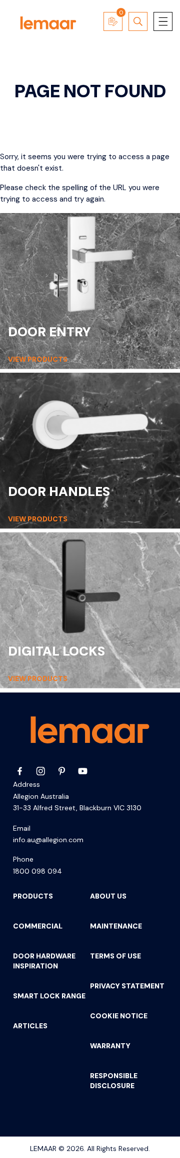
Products (33, 896)
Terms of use (115, 955)
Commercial (37, 926)
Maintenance (116, 926)
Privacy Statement (127, 985)
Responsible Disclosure (114, 1080)
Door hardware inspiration (44, 960)
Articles (30, 1025)
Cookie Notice (119, 1015)
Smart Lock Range (49, 995)
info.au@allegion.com (48, 839)
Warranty (110, 1045)
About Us (108, 896)
